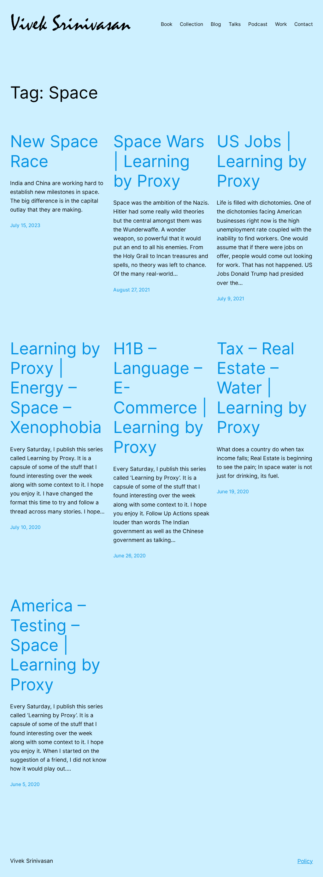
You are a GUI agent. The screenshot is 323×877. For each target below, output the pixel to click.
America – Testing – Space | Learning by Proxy (55, 645)
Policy (305, 861)
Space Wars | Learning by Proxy (158, 161)
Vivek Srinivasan (31, 860)
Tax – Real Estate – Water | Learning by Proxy (262, 388)
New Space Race (54, 151)
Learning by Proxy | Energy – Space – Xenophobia (56, 388)
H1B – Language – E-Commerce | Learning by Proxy (160, 398)
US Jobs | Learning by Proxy (262, 161)
